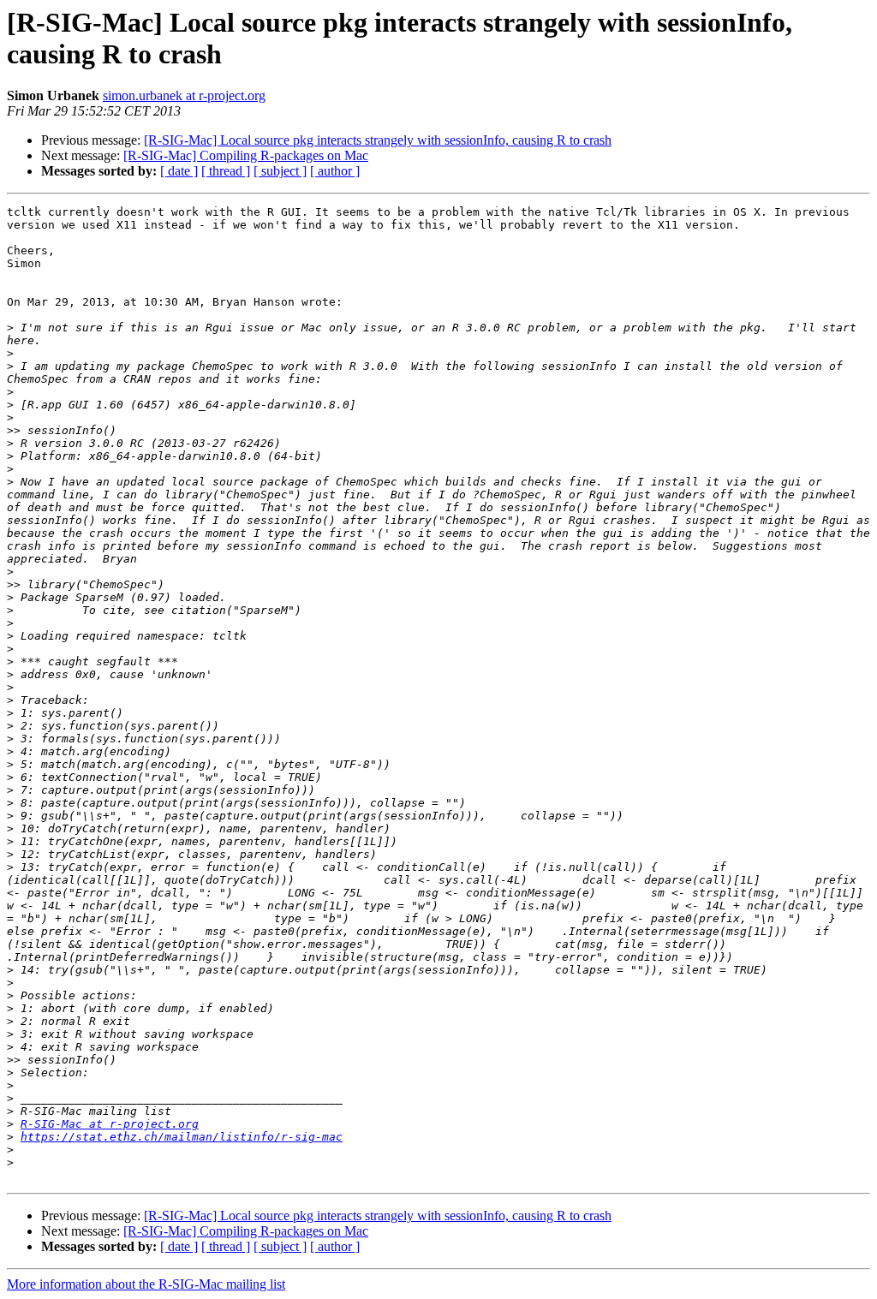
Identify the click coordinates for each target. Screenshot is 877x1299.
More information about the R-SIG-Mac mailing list (146, 1284)
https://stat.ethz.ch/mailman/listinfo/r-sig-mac (182, 1136)
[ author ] (335, 171)
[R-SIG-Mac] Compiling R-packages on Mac (245, 155)
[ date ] (179, 171)
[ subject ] (280, 171)
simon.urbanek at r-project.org (184, 95)
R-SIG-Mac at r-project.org (110, 1123)
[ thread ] (225, 171)
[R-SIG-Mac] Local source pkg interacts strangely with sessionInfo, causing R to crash (378, 140)
